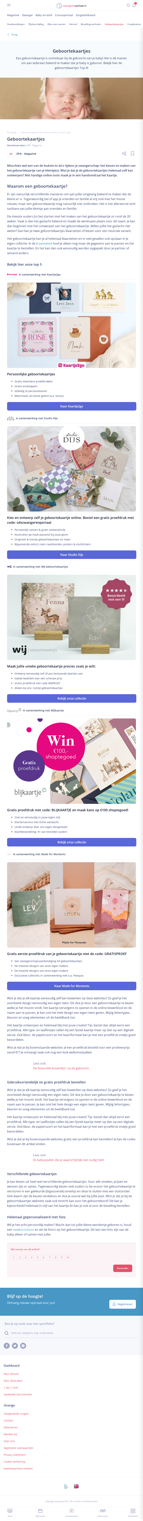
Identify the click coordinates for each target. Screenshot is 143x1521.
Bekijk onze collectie (72, 698)
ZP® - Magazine (34, 145)
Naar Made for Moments (71, 986)
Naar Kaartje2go (71, 406)
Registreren (125, 1304)
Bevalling (11, 132)
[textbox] (71, 1255)
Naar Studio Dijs (71, 555)
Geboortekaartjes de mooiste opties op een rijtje (46, 132)
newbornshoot (23, 1230)
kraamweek (44, 243)
